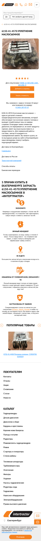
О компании (8, 389)
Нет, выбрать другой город (22, 17)
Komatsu (15, 309)
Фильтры (7, 474)
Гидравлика (8, 491)
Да (6, 17)
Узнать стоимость (22, 95)
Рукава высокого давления (14, 504)
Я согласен (20, 537)
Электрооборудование (12, 500)
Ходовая (7, 479)
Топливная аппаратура (13, 462)
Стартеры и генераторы (13, 452)
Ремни (6, 447)
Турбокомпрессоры (11, 466)
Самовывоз (6, 151)
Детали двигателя (10, 418)
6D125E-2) (22, 85)
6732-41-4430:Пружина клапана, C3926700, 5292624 (20, 355)
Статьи (6, 394)
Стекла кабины (9, 456)
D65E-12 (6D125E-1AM (29, 83)
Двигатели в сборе (11, 422)
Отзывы (6, 381)
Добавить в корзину (22, 89)
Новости (7, 398)
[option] (20, 53)
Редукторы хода (10, 487)
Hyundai (27, 309)
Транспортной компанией (11, 161)
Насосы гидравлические (13, 483)
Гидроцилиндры (10, 413)
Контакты (7, 377)
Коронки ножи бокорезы (13, 430)
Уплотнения (8, 470)
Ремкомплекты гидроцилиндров (16, 443)
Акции (6, 385)
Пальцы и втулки (10, 435)
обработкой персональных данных (17, 531)
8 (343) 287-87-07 (22, 107)
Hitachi (21, 309)
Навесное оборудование (13, 496)
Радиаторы (8, 439)
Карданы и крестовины (13, 426)
